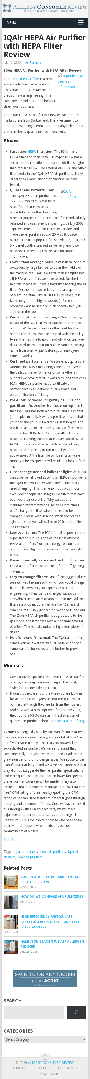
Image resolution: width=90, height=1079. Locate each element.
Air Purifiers (33, 62)
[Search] (76, 1012)
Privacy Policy (48, 1074)
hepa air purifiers (52, 851)
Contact (43, 1068)
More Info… (13, 839)
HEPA (32, 151)
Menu (11, 22)
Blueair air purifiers (69, 721)
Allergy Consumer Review (50, 1063)
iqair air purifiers (30, 857)
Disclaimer (68, 1068)
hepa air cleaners (25, 851)
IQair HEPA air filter (24, 79)
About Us (20, 1068)
